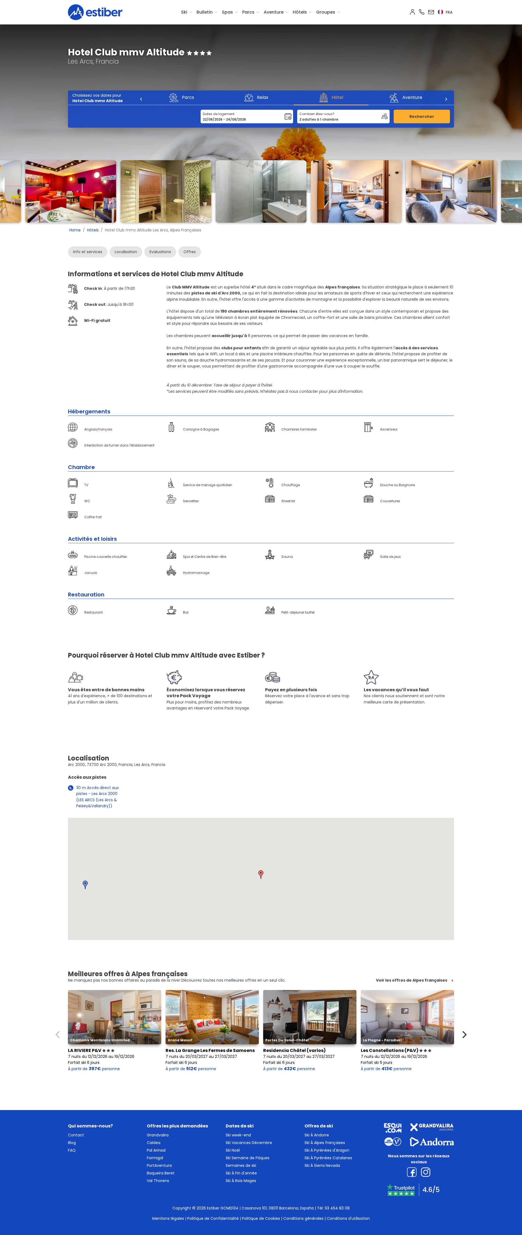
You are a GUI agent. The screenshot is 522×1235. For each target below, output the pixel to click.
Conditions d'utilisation (348, 1218)
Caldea (153, 1142)
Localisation (126, 251)
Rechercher (421, 116)
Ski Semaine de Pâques (247, 1158)
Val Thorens (158, 1180)
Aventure (274, 12)
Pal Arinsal (156, 1150)
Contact (76, 1135)
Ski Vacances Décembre (249, 1142)
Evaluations (160, 251)
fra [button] (449, 12)
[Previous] (141, 99)
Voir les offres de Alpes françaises (411, 980)
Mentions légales (168, 1218)
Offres (190, 251)
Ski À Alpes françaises (324, 1142)
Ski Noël (233, 1150)
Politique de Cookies (261, 1218)
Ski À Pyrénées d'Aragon (326, 1150)
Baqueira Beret (161, 1173)
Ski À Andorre (316, 1135)
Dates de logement (218, 114)
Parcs (248, 12)
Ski (184, 12)
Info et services (87, 251)
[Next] (446, 99)
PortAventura (159, 1165)
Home (75, 230)
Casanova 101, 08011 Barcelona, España (278, 1208)
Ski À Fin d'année (241, 1173)
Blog (72, 1142)
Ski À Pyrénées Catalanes (328, 1158)
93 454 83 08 (337, 1208)
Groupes (325, 12)
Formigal (155, 1158)
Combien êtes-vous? (316, 114)
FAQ (72, 1150)
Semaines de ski (241, 1165)
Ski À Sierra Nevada (322, 1165)
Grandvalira (158, 1135)
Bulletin (205, 12)
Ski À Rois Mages (241, 1180)
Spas (227, 12)
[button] (261, 874)
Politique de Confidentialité (213, 1218)
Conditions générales (303, 1218)
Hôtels (300, 12)
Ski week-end (238, 1135)
